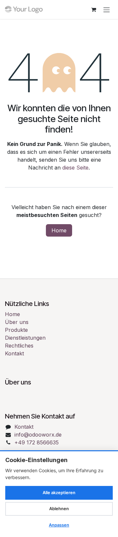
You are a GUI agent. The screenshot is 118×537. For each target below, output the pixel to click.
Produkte (16, 330)
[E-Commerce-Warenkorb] (93, 9)
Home (59, 230)
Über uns (17, 322)
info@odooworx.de (38, 434)
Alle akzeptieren (59, 492)
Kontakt (14, 353)
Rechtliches (19, 345)
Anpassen (59, 525)
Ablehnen (59, 508)
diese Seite (75, 167)
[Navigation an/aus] (106, 9)
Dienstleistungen (25, 337)
